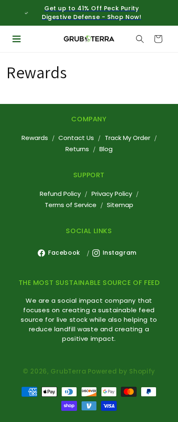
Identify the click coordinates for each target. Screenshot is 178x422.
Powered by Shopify (122, 371)
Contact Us (76, 137)
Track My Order (127, 137)
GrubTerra (68, 371)
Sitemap (120, 204)
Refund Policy (60, 193)
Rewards (35, 137)
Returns (77, 149)
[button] (16, 39)
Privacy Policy (111, 193)
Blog (106, 149)
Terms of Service (70, 204)
